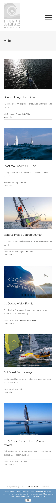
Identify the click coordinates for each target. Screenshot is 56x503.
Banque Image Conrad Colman (23, 234)
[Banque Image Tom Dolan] (28, 74)
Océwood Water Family (18, 303)
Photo (23, 114)
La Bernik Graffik (33, 487)
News (34, 320)
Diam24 (28, 320)
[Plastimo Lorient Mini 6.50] (28, 144)
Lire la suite (8, 117)
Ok (28, 500)
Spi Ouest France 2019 (18, 372)
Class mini (23, 183)
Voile (28, 114)
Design (22, 320)
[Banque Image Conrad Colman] (28, 213)
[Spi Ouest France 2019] (28, 350)
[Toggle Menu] (48, 17)
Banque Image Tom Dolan (20, 97)
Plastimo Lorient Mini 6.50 (20, 166)
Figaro (18, 114)
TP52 (21, 461)
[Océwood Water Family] (28, 282)
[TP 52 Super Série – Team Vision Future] (28, 419)
